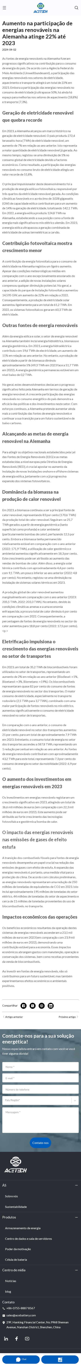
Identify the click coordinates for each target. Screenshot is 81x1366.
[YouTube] (27, 1338)
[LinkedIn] (6, 1338)
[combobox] (5, 1102)
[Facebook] (16, 1338)
